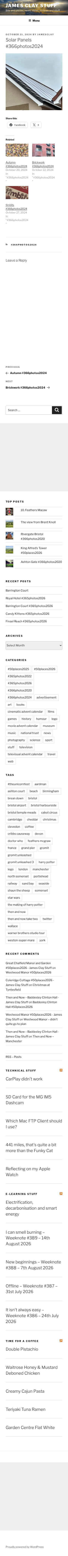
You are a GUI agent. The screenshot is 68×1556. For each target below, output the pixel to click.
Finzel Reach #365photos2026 (26, 621)
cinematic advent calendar (25, 711)
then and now (17, 912)
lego (54, 719)
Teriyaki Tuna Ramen (26, 1409)
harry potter (47, 862)
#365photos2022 (20, 676)
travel (51, 754)
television (25, 747)
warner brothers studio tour (26, 933)
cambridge (15, 819)
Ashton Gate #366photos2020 (41, 562)
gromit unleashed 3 (21, 862)
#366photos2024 (24, 244)
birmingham (51, 791)
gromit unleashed (19, 855)
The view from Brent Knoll (38, 522)
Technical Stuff (21, 1070)
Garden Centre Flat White (30, 1427)
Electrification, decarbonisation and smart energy (31, 1208)
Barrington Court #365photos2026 (29, 606)
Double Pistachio (22, 1349)
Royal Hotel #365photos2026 (25, 598)
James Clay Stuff (31, 5)
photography (16, 740)
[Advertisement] (34, 457)
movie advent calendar (23, 726)
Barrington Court (17, 590)
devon (39, 833)
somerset (41, 890)
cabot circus (49, 812)
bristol (32, 798)
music (12, 733)
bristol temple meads (22, 812)
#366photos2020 (20, 690)
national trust (30, 733)
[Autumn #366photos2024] (17, 150)
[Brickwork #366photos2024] (43, 150)
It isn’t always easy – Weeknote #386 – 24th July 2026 (32, 1315)
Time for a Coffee (22, 1341)
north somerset (18, 876)
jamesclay (45, 34)
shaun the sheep (19, 890)
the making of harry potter (25, 904)
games (12, 719)
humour (41, 719)
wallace (13, 926)
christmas (49, 819)
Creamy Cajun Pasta (25, 1391)
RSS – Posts (14, 1057)
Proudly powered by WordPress (25, 1546)
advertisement (46, 697)
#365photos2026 (20, 683)
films (51, 711)
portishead (41, 876)
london (23, 869)
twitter (47, 919)
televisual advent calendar (25, 754)
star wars (14, 897)
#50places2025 (18, 669)
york (42, 940)
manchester (41, 869)
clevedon (14, 826)
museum (49, 726)
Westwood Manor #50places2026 (28, 972)
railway (12, 883)
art (10, 704)
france (12, 848)
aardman (40, 784)
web (10, 761)
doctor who (15, 841)
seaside (44, 883)
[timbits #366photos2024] (17, 192)
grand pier (28, 848)
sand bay (28, 883)
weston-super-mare (21, 940)
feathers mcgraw (39, 841)
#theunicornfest (19, 784)
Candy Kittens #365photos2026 (27, 614)
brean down (15, 798)
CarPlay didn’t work (24, 1078)
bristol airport (17, 805)
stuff (11, 747)
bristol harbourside (43, 805)
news (47, 733)
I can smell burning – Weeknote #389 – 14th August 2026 (28, 1238)
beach (34, 791)
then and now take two (23, 919)
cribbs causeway (19, 833)
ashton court (16, 791)
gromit (44, 848)
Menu (36, 20)
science (35, 740)
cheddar (32, 819)
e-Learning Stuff (22, 1193)
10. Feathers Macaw (34, 510)
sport (48, 740)
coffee (29, 826)
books (20, 704)
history (26, 719)
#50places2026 (44, 669)
